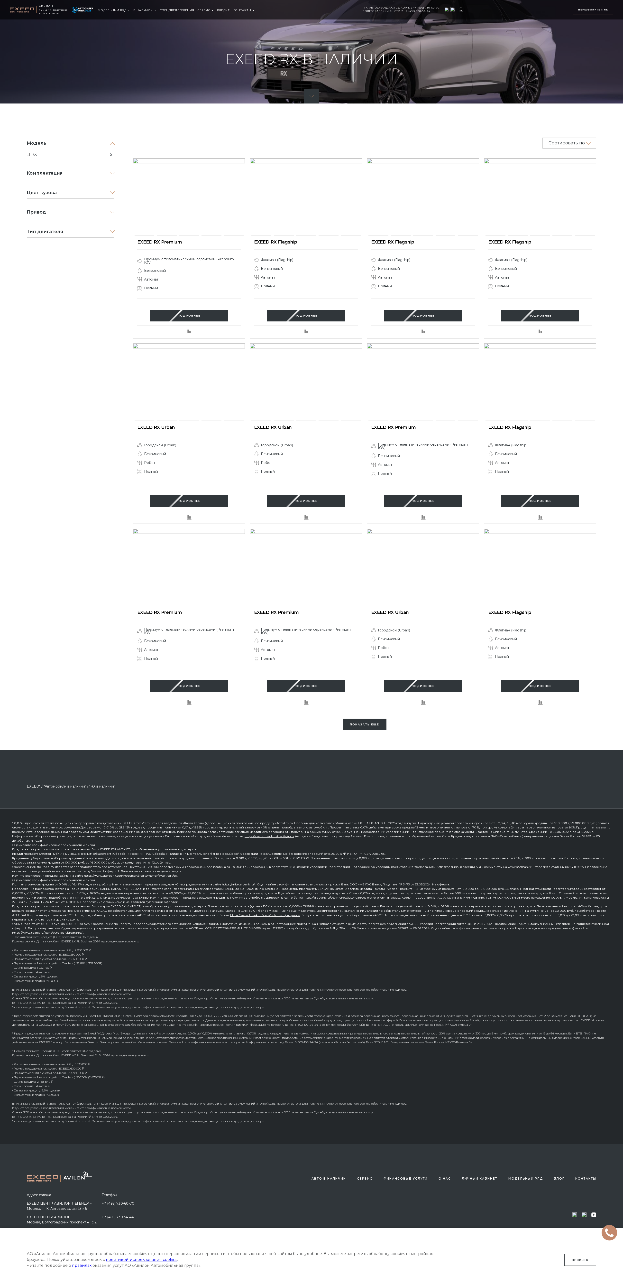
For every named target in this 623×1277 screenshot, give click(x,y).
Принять (580, 1259)
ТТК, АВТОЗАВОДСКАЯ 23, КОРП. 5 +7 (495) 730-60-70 (401, 7)
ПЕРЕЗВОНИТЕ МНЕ (593, 9)
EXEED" (33, 786)
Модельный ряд (112, 10)
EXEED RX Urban (156, 427)
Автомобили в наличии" (65, 786)
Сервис (203, 10)
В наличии (143, 10)
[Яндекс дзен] (593, 1214)
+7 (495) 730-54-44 (118, 1217)
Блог (559, 1178)
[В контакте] (452, 9)
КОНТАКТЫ (242, 10)
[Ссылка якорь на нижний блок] (311, 96)
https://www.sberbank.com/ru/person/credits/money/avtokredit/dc (130, 875)
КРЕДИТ (223, 10)
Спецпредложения (177, 10)
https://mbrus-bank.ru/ (238, 884)
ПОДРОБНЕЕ (189, 315)
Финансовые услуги (406, 1178)
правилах (82, 1265)
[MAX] (446, 9)
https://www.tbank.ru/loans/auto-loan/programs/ (265, 915)
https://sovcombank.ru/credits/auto (269, 836)
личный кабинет (479, 1178)
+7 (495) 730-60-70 (118, 1203)
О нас (445, 1178)
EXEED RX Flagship (275, 242)
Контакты (585, 1178)
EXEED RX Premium (159, 242)
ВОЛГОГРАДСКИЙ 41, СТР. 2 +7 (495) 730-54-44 (396, 11)
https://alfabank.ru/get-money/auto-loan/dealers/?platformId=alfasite (351, 897)
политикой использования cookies (141, 1259)
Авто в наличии (329, 1178)
